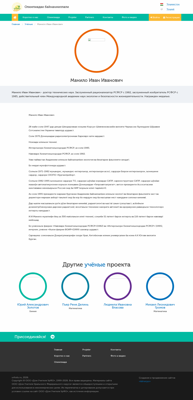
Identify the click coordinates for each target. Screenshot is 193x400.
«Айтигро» (145, 381)
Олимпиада (53, 17)
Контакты (108, 17)
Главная (16, 24)
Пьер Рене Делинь (75, 304)
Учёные (29, 24)
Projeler (72, 17)
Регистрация (172, 17)
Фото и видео (129, 17)
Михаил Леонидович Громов (160, 306)
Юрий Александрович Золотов (33, 306)
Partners (89, 17)
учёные (94, 264)
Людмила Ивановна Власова (118, 306)
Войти (156, 17)
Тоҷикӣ (170, 9)
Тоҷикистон (173, 4)
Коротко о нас (30, 17)
